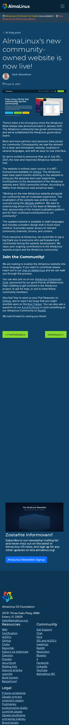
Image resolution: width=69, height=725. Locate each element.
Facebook (43, 663)
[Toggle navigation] (62, 6)
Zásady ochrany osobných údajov (13, 698)
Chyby (6, 644)
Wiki (4, 629)
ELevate (7, 659)
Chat (39, 633)
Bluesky (41, 655)
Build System (10, 677)
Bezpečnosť (9, 681)
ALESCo (6, 637)
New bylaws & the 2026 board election (33, 17)
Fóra (39, 637)
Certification (10, 633)
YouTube (42, 670)
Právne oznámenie (14, 693)
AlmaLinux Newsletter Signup (26, 559)
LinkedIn (42, 666)
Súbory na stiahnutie (15, 652)
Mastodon (43, 652)
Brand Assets (10, 722)
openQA (7, 674)
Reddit (42, 310)
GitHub (37, 171)
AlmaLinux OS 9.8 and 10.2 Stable (21, 15)
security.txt (9, 663)
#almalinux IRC (46, 674)
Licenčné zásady (12, 711)
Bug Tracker (35, 304)
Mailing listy (9, 666)
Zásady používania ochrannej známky (13, 717)
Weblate (29, 203)
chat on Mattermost (33, 270)
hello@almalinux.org (15, 620)
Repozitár (8, 648)
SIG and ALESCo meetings (46, 642)
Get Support (44, 629)
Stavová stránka (12, 670)
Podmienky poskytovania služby (15, 706)
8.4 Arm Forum (31, 307)
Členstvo (7, 655)
